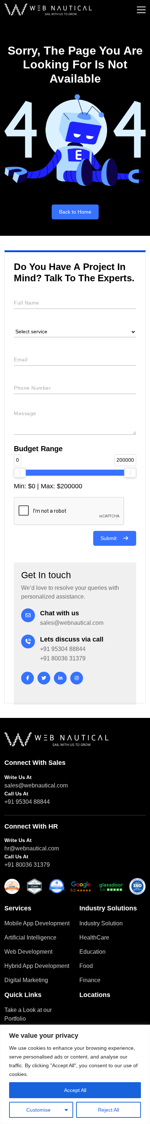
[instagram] (76, 678)
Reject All (108, 1110)
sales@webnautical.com (71, 623)
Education (92, 952)
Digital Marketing (26, 980)
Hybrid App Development (36, 966)
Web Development (28, 952)
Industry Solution (101, 923)
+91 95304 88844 (63, 649)
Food (86, 966)
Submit (108, 538)
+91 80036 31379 (63, 658)
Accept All (75, 1090)
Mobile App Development (37, 923)
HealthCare (94, 937)
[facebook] (27, 678)
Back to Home (75, 212)
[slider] (19, 473)
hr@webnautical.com (31, 848)
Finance (89, 980)
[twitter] (44, 678)
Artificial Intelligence (30, 937)
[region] (75, 1074)
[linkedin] (60, 678)
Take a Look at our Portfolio (28, 1014)
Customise (38, 1110)
